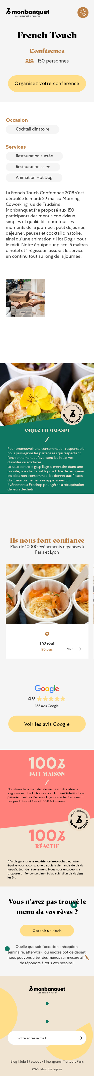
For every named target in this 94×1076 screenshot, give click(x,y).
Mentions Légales (51, 1069)
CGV (35, 1069)
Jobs (23, 1061)
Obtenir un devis (47, 930)
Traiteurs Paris (73, 1061)
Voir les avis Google (47, 724)
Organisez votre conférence (47, 83)
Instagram (53, 1061)
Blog (14, 1061)
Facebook (36, 1061)
